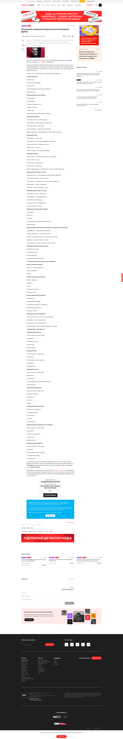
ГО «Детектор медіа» (90, 1)
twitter (55, 661)
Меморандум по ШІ (42, 663)
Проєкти (23, 658)
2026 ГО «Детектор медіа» (36, 700)
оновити (72, 587)
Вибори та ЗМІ (24, 673)
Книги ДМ (40, 664)
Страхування (90, 5)
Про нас (40, 658)
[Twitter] (23, 45)
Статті (43, 5)
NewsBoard (23, 668)
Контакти (40, 667)
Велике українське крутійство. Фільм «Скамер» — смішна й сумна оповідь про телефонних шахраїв (88, 90)
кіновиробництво (41, 531)
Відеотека (23, 671)
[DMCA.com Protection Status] (56, 724)
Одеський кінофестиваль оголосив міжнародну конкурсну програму (88, 105)
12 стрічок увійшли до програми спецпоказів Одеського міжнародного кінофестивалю (87, 97)
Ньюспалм (23, 680)
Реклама (40, 665)
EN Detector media (74, 1)
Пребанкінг (23, 665)
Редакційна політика (42, 660)
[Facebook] (23, 41)
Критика (47, 5)
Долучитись (50, 515)
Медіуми (23, 681)
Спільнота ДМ (29, 619)
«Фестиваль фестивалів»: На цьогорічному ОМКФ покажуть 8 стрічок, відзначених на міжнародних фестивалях (88, 75)
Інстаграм (56, 664)
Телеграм (56, 663)
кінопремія (25, 531)
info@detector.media (34, 698)
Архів (39, 673)
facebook (56, 660)
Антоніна (82, 1)
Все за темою (98, 110)
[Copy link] (23, 49)
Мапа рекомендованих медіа (27, 678)
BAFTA (51, 531)
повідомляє (43, 62)
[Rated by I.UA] (67, 724)
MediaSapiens (39, 1)
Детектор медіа (31, 1)
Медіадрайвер (24, 667)
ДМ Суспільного (48, 1)
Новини (38, 5)
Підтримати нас (41, 668)
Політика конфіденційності (44, 661)
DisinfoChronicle (66, 1)
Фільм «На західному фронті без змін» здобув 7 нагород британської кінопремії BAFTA (33, 560)
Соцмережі (57, 658)
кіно (47, 531)
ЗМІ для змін (24, 664)
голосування (62, 470)
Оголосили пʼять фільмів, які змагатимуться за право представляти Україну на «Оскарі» (89, 83)
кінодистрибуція (32, 531)
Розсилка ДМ (41, 671)
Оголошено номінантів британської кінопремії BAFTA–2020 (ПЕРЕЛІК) (61, 560)
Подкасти (64, 5)
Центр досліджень (56, 1)
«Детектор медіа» (70, 522)
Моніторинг (53, 5)
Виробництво (24, 25)
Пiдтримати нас (96, 658)
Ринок (58, 5)
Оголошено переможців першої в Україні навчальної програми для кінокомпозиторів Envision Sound (88, 560)
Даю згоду (61, 736)
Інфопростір (69, 5)
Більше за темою (82, 67)
